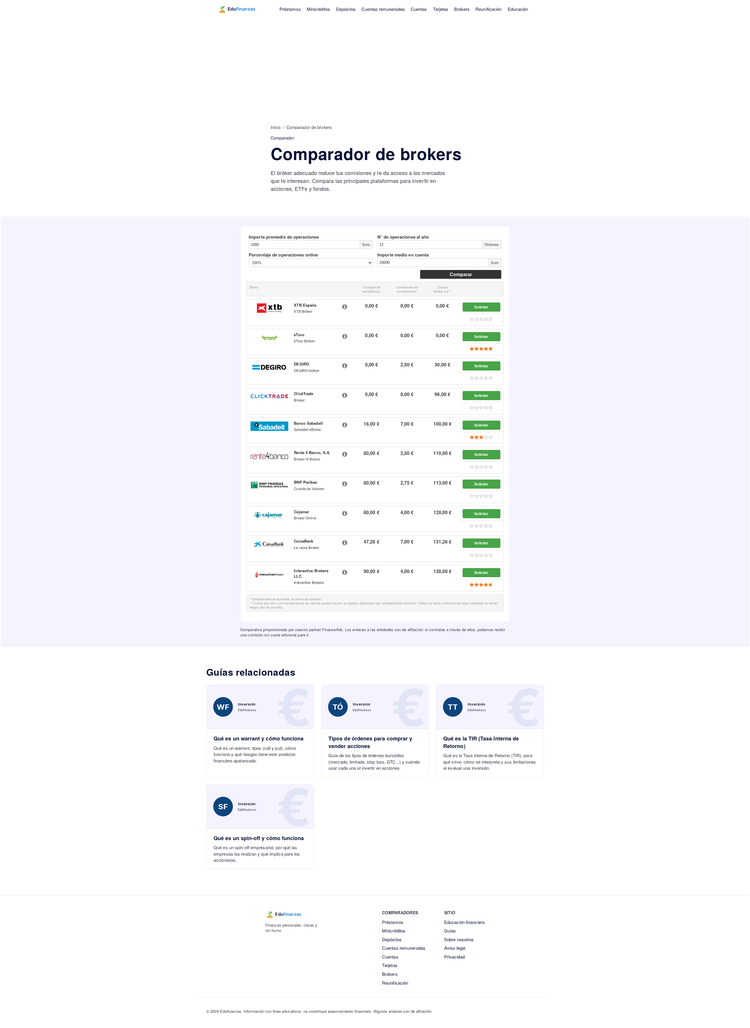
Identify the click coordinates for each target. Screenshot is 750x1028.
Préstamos (290, 9)
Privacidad (454, 957)
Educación (518, 9)
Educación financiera (464, 922)
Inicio (276, 127)
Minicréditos (318, 9)
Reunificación (488, 9)
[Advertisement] (375, 62)
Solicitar (481, 307)
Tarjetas (441, 9)
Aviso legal (454, 948)
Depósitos (346, 9)
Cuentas (419, 9)
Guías (450, 930)
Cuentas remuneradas (383, 9)
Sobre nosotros (459, 939)
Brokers (462, 9)
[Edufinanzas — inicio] (240, 9)
